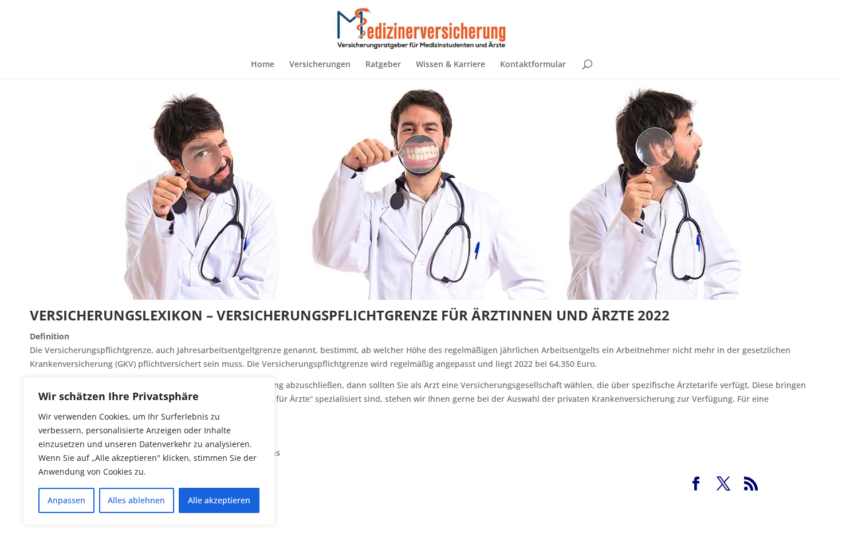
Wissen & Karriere (450, 64)
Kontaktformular (533, 64)
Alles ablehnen (136, 500)
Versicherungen (320, 64)
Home (262, 64)
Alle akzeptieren (219, 500)
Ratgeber (383, 64)
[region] (149, 451)
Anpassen (66, 500)
